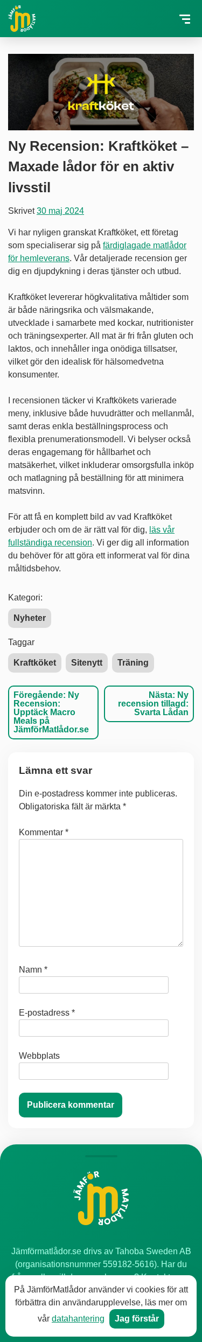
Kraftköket (34, 662)
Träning (133, 662)
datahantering (78, 1318)
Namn (33, 969)
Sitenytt (86, 662)
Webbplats (39, 1055)
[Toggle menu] (184, 19)
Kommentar (43, 832)
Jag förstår (137, 1318)
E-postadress (47, 1012)
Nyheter (29, 618)
